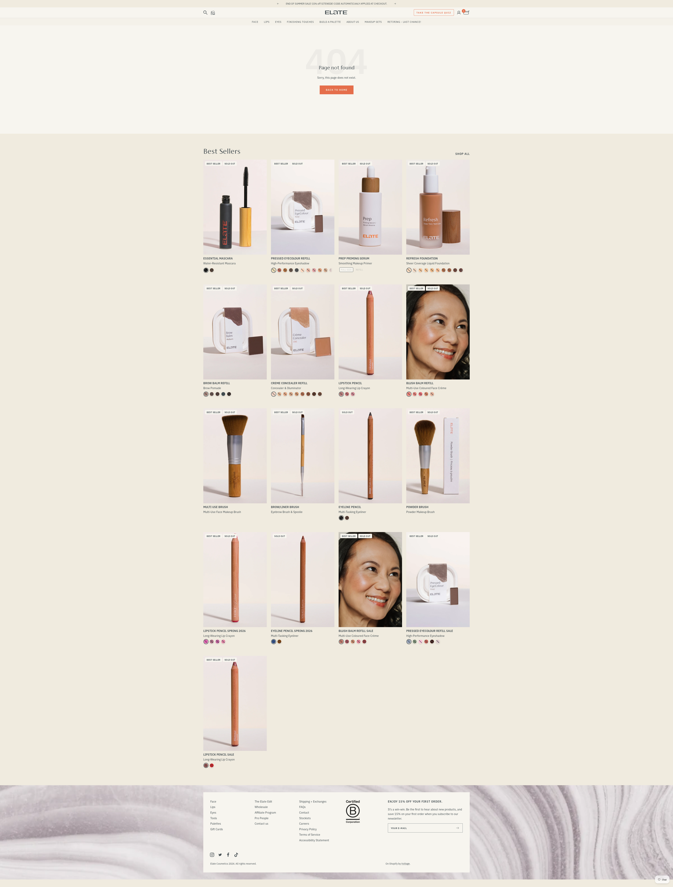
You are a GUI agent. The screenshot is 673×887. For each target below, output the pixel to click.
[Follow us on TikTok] (236, 854)
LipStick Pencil (350, 383)
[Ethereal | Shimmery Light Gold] (319, 270)
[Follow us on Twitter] (220, 854)
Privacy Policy (308, 829)
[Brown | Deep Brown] (211, 270)
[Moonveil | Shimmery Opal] (437, 641)
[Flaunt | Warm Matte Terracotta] (279, 270)
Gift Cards (216, 829)
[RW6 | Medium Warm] (443, 270)
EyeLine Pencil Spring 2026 (291, 631)
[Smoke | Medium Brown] (211, 394)
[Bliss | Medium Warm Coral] (426, 394)
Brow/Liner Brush (285, 507)
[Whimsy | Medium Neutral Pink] (414, 394)
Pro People (261, 818)
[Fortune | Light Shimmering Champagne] (273, 270)
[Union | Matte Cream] (302, 270)
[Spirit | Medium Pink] (217, 641)
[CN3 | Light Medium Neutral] (290, 394)
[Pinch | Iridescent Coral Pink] (408, 394)
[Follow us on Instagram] (212, 854)
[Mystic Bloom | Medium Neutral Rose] (358, 641)
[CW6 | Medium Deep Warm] (308, 394)
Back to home (336, 89)
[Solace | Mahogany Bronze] (279, 641)
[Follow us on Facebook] (228, 854)
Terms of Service (309, 834)
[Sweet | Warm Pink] (314, 270)
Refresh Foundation (422, 258)
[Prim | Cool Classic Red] (211, 765)
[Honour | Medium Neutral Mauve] (347, 394)
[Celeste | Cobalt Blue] (273, 641)
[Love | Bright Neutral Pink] (420, 394)
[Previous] (278, 4)
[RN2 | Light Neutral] (420, 270)
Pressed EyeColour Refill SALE (429, 631)
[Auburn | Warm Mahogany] (217, 394)
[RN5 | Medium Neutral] (437, 270)
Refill (359, 269)
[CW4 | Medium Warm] (296, 394)
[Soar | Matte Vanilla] (308, 270)
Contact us (261, 823)
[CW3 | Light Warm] (285, 394)
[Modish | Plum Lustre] (331, 270)
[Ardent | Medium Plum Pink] (352, 394)
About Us (352, 21)
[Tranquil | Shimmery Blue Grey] (408, 641)
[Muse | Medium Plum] (211, 641)
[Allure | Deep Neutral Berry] (364, 641)
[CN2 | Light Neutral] (279, 394)
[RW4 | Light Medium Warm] (432, 270)
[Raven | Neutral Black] (229, 394)
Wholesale (261, 807)
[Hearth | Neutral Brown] (347, 517)
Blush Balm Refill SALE (356, 631)
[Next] (395, 4)
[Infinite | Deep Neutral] (205, 765)
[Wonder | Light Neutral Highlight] (432, 394)
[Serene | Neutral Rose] (341, 394)
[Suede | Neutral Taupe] (205, 394)
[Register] (457, 828)
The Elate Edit (263, 801)
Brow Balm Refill (216, 383)
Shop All (462, 154)
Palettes (215, 823)
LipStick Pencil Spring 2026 (224, 631)
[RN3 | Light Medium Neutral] (426, 270)
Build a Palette (330, 21)
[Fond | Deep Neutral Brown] (290, 270)
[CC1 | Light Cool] (273, 394)
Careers (304, 823)
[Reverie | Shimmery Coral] (426, 641)
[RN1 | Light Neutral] (414, 270)
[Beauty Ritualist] (212, 12)
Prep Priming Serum (354, 258)
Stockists (305, 818)
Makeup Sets (373, 21)
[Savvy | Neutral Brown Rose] (341, 641)
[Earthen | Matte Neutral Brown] (325, 270)
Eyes (278, 21)
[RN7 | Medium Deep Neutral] (449, 270)
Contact (304, 812)
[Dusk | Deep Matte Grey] (296, 270)
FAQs (302, 807)
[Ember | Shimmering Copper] (285, 270)
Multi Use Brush (215, 507)
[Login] (459, 13)
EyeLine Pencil (350, 507)
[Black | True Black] (205, 270)
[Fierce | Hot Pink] (205, 641)
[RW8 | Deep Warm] (455, 270)
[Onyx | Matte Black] (341, 517)
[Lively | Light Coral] (223, 641)
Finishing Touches (300, 21)
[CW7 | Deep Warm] (314, 394)
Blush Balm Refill (419, 383)
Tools (213, 818)
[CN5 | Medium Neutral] (302, 394)
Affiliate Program (265, 812)
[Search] (205, 13)
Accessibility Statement (314, 840)
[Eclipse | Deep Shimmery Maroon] (432, 641)
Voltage (405, 863)
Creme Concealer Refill (289, 383)
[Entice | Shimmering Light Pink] (420, 641)
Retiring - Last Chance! (404, 21)
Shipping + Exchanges (313, 801)
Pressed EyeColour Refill (290, 258)
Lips (267, 21)
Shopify (393, 863)
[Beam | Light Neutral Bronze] (352, 641)
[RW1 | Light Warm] (408, 270)
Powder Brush (417, 507)
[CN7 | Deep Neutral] (319, 394)
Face (255, 21)
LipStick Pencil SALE (218, 754)
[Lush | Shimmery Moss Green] (414, 641)
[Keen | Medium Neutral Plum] (347, 641)
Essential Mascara (218, 258)
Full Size (346, 269)
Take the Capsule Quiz (433, 12)
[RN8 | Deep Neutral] (460, 270)
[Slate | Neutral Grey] (223, 394)
